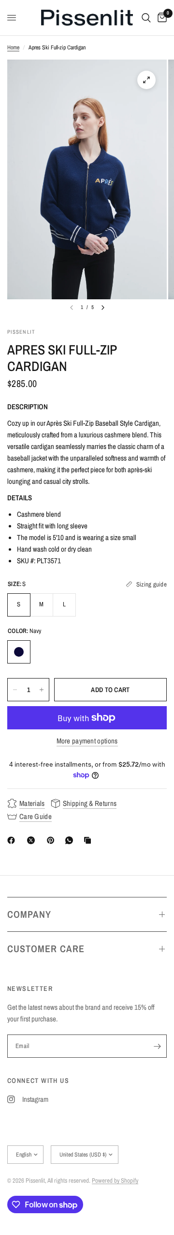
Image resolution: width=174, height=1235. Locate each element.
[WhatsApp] (71, 840)
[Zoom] (146, 80)
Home (13, 47)
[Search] (146, 17)
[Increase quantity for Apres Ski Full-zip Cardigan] (41, 690)
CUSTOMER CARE (46, 948)
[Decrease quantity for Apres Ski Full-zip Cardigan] (15, 690)
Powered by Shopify (115, 1180)
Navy (18, 652)
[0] (160, 17)
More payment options (87, 741)
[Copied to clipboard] (89, 840)
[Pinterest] (52, 840)
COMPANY (29, 914)
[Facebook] (13, 840)
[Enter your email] (157, 1046)
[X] (33, 840)
